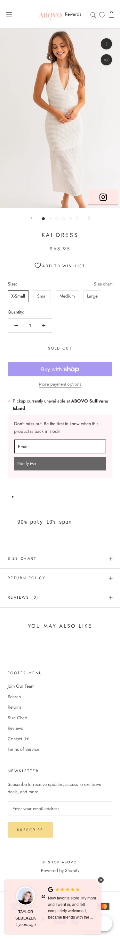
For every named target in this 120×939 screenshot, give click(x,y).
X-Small (18, 296)
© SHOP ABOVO (60, 862)
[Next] (89, 218)
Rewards (73, 14)
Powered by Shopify (60, 870)
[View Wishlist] (102, 15)
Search (14, 696)
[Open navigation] (9, 14)
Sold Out (60, 348)
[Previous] (31, 218)
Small (42, 296)
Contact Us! (18, 739)
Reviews (15, 728)
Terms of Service (23, 749)
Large (92, 296)
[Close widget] (100, 880)
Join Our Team (21, 686)
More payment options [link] (60, 384)
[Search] (93, 14)
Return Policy (26, 578)
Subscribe (30, 830)
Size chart (103, 284)
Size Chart (22, 558)
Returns (14, 707)
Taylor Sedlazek (25, 915)
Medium (67, 296)
